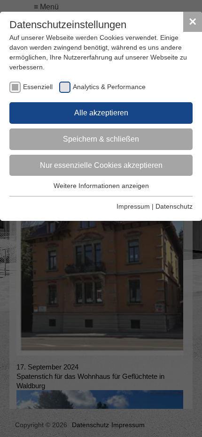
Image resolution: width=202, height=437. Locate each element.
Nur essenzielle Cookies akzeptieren (101, 165)
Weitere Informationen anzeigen (101, 185)
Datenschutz (174, 206)
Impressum (133, 206)
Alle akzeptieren (101, 113)
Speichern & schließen (101, 139)
